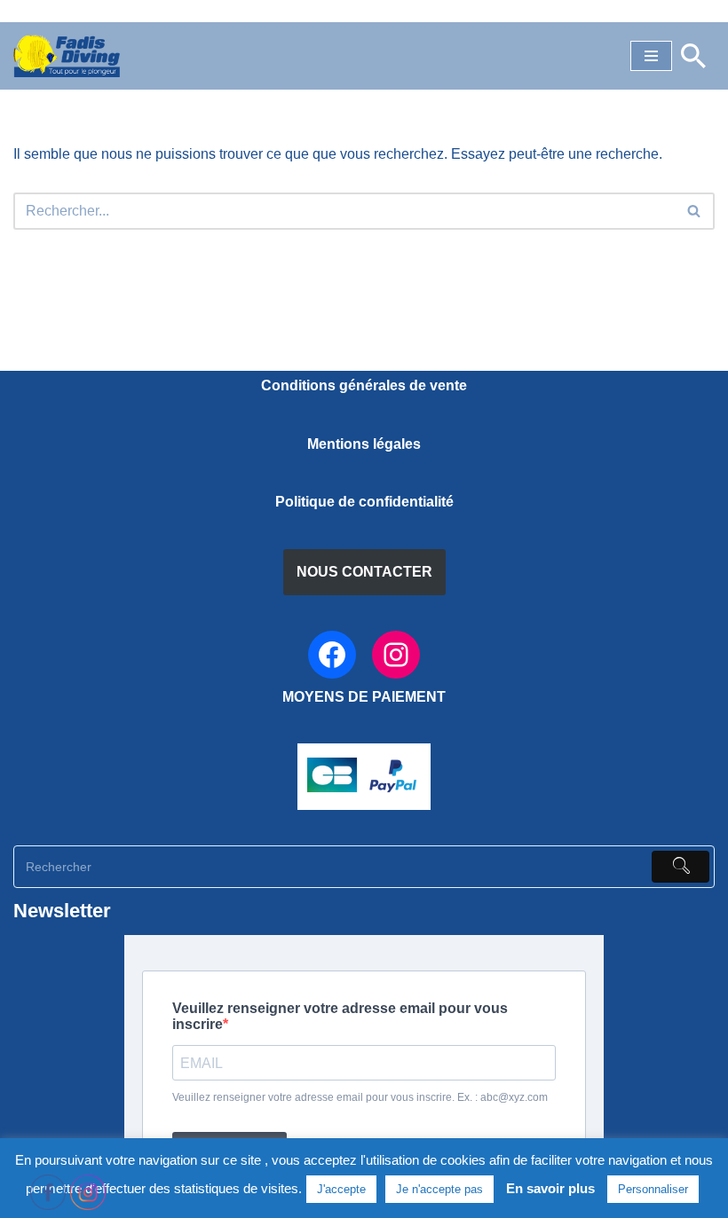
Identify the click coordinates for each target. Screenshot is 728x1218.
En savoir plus (550, 1188)
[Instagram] (396, 655)
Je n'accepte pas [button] (439, 1189)
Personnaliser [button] (653, 1189)
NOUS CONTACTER (364, 571)
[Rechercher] (693, 55)
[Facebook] (332, 655)
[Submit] (680, 867)
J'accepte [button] (341, 1189)
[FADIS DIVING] (66, 56)
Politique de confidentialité (364, 501)
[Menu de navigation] (651, 56)
